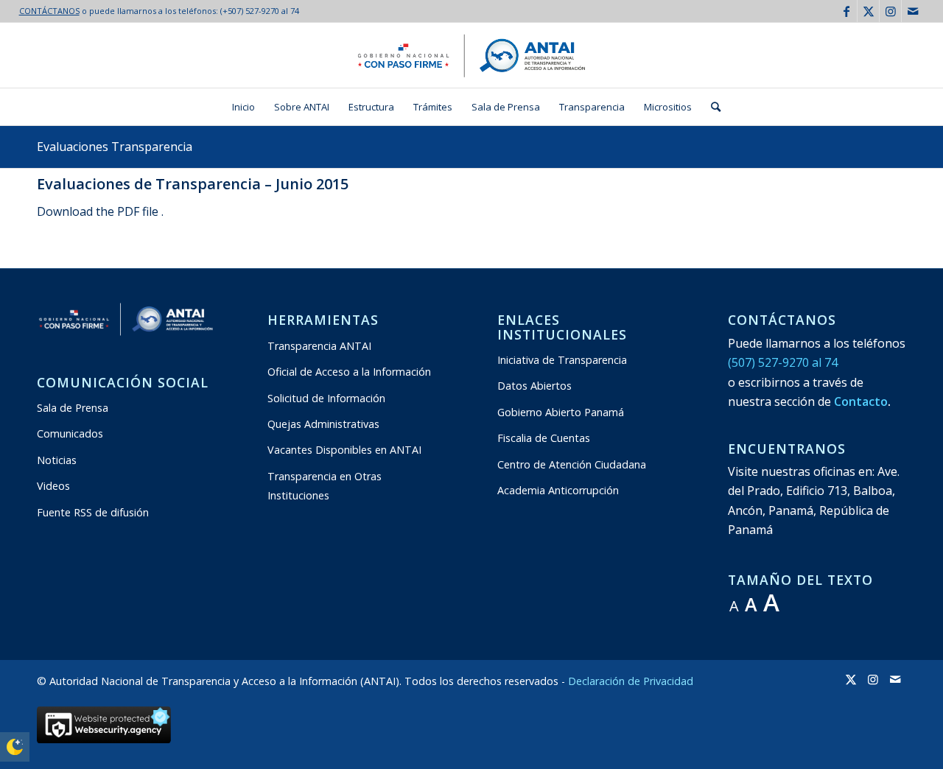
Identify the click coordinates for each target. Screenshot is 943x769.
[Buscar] (711, 106)
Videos (53, 486)
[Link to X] (868, 11)
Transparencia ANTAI (319, 346)
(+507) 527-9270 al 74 (259, 10)
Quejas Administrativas (323, 424)
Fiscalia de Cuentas (543, 438)
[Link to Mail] (913, 11)
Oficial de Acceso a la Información (349, 372)
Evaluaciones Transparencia (114, 146)
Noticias (57, 460)
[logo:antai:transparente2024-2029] (471, 55)
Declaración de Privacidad (630, 681)
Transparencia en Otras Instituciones (324, 485)
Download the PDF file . (100, 211)
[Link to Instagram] (890, 11)
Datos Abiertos (534, 386)
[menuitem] (243, 106)
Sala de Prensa (72, 408)
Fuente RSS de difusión (93, 512)
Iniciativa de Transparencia (562, 360)
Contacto (861, 401)
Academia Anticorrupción (558, 490)
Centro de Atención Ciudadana (571, 464)
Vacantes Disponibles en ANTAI (344, 450)
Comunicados (70, 433)
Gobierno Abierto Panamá (560, 412)
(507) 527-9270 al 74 (783, 362)
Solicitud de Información (326, 398)
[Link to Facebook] (846, 11)
